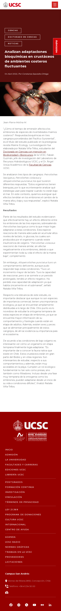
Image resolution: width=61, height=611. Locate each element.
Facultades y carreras (21, 464)
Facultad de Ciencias (40, 164)
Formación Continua (19, 487)
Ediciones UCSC (15, 469)
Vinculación (13, 497)
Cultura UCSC (14, 519)
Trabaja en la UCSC (18, 552)
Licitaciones (13, 562)
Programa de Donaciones (23, 514)
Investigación (15, 492)
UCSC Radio (12, 542)
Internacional (15, 524)
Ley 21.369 (11, 509)
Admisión (11, 454)
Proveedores (14, 557)
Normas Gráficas (17, 547)
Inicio (9, 450)
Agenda (10, 537)
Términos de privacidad (22, 502)
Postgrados (14, 482)
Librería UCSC (14, 474)
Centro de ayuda (17, 529)
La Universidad (15, 459)
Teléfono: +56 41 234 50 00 (22, 586)
